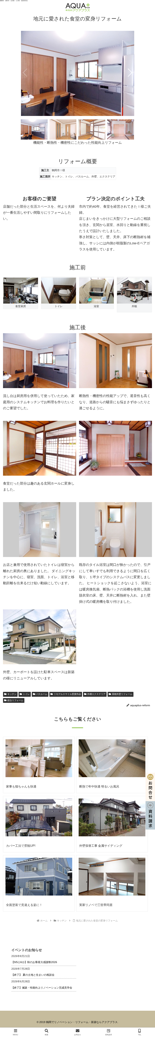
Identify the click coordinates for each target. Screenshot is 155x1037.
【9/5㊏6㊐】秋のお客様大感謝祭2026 (34, 962)
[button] (129, 72)
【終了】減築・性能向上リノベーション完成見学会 (41, 987)
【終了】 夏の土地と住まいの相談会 (32, 974)
